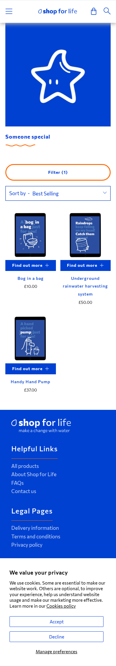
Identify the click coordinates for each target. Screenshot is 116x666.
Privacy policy (27, 545)
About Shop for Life (34, 474)
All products (25, 466)
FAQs (17, 483)
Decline (56, 636)
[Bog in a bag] (30, 235)
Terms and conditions (35, 536)
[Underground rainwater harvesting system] (85, 235)
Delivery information (35, 528)
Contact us (23, 491)
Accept (57, 621)
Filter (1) (58, 172)
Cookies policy (61, 606)
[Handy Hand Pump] (30, 338)
